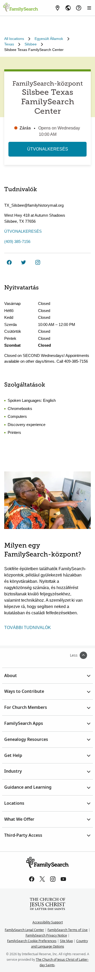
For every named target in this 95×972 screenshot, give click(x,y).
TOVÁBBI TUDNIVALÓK (27, 627)
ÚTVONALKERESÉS (47, 149)
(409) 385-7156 (17, 241)
